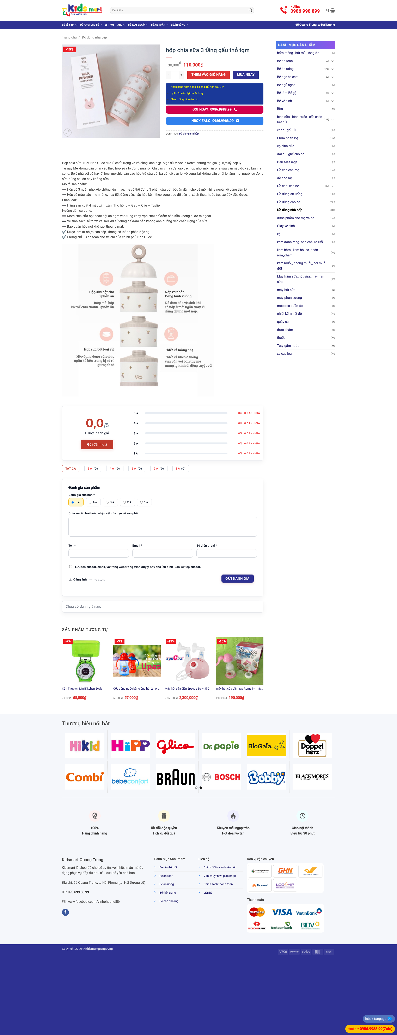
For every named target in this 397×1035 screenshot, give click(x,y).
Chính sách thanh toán (218, 884)
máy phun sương (289, 298)
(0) (93, 468)
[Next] (263, 672)
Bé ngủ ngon (286, 85)
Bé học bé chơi (287, 77)
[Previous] (62, 672)
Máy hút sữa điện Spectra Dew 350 (187, 688)
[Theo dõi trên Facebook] (65, 912)
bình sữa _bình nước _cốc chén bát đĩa (299, 119)
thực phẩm (285, 330)
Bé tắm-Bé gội (136, 24)
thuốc (281, 338)
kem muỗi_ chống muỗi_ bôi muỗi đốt (301, 265)
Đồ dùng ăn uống (289, 194)
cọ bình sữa (285, 146)
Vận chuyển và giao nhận (220, 876)
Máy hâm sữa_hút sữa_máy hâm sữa (301, 279)
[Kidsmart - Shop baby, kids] (82, 10)
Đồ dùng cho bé (288, 202)
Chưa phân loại (288, 138)
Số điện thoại (206, 545)
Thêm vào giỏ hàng (208, 75)
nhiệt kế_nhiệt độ (289, 314)
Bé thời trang (113, 24)
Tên (72, 545)
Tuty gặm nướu (288, 346)
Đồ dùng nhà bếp (94, 37)
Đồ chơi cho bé (89, 24)
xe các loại (285, 354)
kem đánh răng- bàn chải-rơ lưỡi (300, 242)
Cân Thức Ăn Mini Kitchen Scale (82, 688)
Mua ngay (246, 75)
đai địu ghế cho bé (290, 154)
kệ (278, 234)
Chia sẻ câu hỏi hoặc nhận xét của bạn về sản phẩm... (105, 513)
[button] (330, 10)
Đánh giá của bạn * (81, 494)
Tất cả (70, 468)
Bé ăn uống (178, 24)
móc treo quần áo (290, 306)
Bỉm (280, 109)
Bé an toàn (158, 24)
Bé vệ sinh (68, 24)
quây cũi (283, 322)
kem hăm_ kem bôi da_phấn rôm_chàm (297, 252)
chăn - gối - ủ (286, 130)
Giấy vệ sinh (286, 226)
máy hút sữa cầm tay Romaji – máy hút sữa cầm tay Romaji (238, 689)
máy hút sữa (286, 290)
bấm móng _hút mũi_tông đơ (298, 53)
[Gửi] (250, 10)
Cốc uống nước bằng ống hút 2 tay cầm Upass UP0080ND (135, 689)
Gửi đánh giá (97, 444)
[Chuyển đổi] (332, 60)
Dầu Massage (287, 162)
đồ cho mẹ (285, 178)
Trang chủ (69, 37)
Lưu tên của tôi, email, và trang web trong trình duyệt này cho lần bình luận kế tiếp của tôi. (138, 567)
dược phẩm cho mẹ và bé (295, 218)
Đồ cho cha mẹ (288, 170)
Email (137, 545)
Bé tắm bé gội (168, 867)
